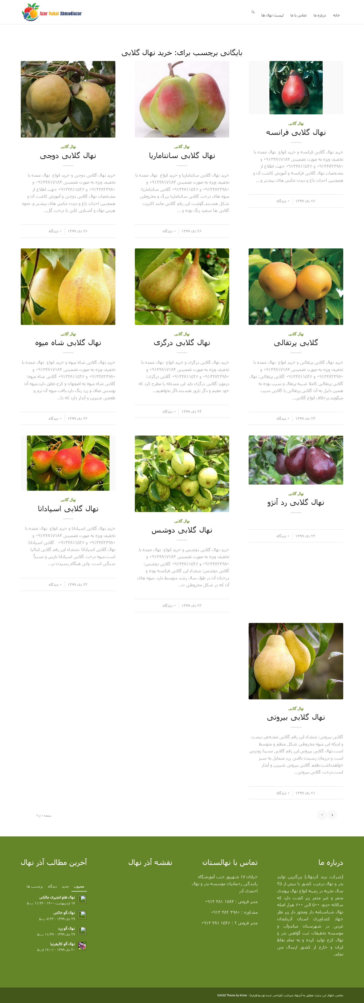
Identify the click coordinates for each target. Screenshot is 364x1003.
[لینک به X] (41, 996)
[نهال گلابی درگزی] (182, 286)
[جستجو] (253, 12)
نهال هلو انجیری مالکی (57, 897)
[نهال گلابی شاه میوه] (68, 286)
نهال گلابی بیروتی (296, 716)
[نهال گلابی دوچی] (68, 99)
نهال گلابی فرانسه (296, 131)
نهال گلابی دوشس (182, 529)
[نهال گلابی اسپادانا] (68, 463)
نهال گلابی (296, 123)
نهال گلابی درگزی (182, 342)
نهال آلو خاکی (64, 912)
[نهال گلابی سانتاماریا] (182, 99)
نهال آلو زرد (66, 928)
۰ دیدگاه (283, 201)
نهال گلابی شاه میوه (68, 342)
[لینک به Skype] (25, 996)
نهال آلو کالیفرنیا (62, 943)
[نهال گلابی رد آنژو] (296, 460)
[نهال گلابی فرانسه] (296, 87)
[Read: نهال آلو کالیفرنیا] (82, 946)
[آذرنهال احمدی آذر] (59, 12)
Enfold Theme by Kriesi (232, 995)
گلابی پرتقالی (296, 342)
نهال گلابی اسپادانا (68, 508)
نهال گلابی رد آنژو (296, 501)
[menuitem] (336, 13)
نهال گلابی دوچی (68, 155)
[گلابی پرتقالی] (296, 286)
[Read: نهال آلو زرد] (82, 930)
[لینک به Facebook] (33, 996)
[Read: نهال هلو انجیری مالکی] (82, 899)
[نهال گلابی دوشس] (182, 474)
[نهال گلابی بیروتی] (296, 661)
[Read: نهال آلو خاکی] (82, 915)
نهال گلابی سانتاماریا (182, 155)
